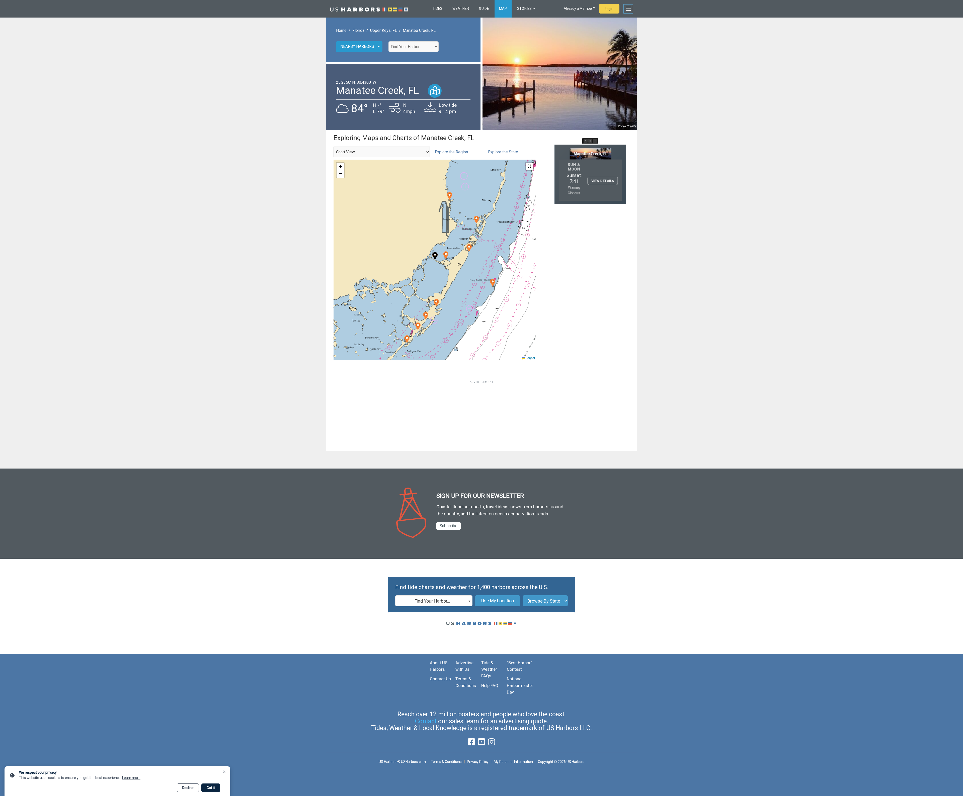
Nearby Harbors (357, 46)
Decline (188, 788)
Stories (524, 9)
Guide (484, 9)
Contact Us (440, 678)
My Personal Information (513, 761)
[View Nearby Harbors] (435, 91)
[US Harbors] (369, 9)
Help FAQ (489, 685)
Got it (211, 788)
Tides (437, 9)
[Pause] (590, 141)
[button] (436, 303)
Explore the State (503, 152)
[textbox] (413, 47)
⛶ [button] (529, 166)
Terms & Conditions (446, 761)
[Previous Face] (586, 141)
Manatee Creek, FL (419, 30)
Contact (426, 721)
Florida (358, 30)
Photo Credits (626, 126)
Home (341, 30)
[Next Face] (595, 141)
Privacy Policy (478, 761)
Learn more (131, 778)
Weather (460, 9)
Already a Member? (579, 9)
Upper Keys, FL (383, 30)
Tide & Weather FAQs (489, 669)
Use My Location (497, 600)
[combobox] (413, 46)
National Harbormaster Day (520, 685)
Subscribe (448, 525)
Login (609, 9)
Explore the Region (451, 152)
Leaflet (530, 358)
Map (503, 9)
